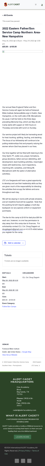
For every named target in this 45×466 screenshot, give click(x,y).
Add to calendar (14, 243)
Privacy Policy (24, 451)
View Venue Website (9, 355)
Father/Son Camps (9, 306)
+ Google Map (26, 352)
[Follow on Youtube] (23, 461)
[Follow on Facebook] (17, 461)
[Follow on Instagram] (29, 461)
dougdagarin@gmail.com (12, 229)
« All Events (7, 15)
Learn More (22, 437)
